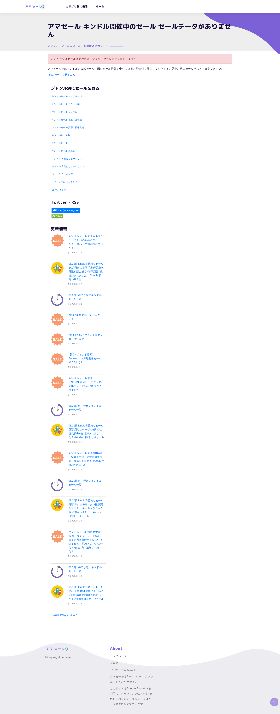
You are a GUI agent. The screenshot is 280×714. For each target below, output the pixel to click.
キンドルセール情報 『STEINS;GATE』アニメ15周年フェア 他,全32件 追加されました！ (85, 384)
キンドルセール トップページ (67, 96)
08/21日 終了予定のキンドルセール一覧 (85, 407)
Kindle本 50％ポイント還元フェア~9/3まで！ (86, 336)
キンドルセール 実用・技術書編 (68, 127)
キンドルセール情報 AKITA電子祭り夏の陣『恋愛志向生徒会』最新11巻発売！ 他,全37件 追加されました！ (86, 459)
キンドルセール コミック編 (66, 104)
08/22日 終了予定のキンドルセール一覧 (85, 297)
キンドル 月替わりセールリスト (68, 166)
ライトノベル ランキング (64, 182)
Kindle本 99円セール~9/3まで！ (84, 317)
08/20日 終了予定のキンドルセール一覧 (85, 482)
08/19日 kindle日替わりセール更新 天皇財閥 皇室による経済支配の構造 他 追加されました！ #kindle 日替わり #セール (86, 593)
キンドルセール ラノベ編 (64, 112)
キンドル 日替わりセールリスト (68, 158)
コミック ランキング (62, 174)
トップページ (118, 656)
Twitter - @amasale (122, 669)
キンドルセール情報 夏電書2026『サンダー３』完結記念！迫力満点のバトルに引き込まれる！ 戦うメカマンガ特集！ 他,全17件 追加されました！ (86, 542)
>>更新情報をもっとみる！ (66, 615)
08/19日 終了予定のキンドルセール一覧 (85, 569)
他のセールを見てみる (62, 74)
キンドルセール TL (61, 143)
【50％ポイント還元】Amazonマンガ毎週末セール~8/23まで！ (85, 358)
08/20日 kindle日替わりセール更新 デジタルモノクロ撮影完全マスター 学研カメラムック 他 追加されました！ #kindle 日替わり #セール (86, 508)
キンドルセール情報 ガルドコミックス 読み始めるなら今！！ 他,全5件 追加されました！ (86, 242)
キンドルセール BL (61, 135)
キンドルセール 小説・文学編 (67, 119)
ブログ (114, 662)
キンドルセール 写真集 (63, 151)
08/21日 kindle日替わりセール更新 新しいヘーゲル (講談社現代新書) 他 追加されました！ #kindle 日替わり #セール (86, 431)
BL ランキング (59, 189)
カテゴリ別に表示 (77, 6)
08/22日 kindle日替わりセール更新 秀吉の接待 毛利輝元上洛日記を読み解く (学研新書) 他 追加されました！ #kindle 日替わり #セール (86, 271)
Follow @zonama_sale (67, 210)
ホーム (100, 6)
